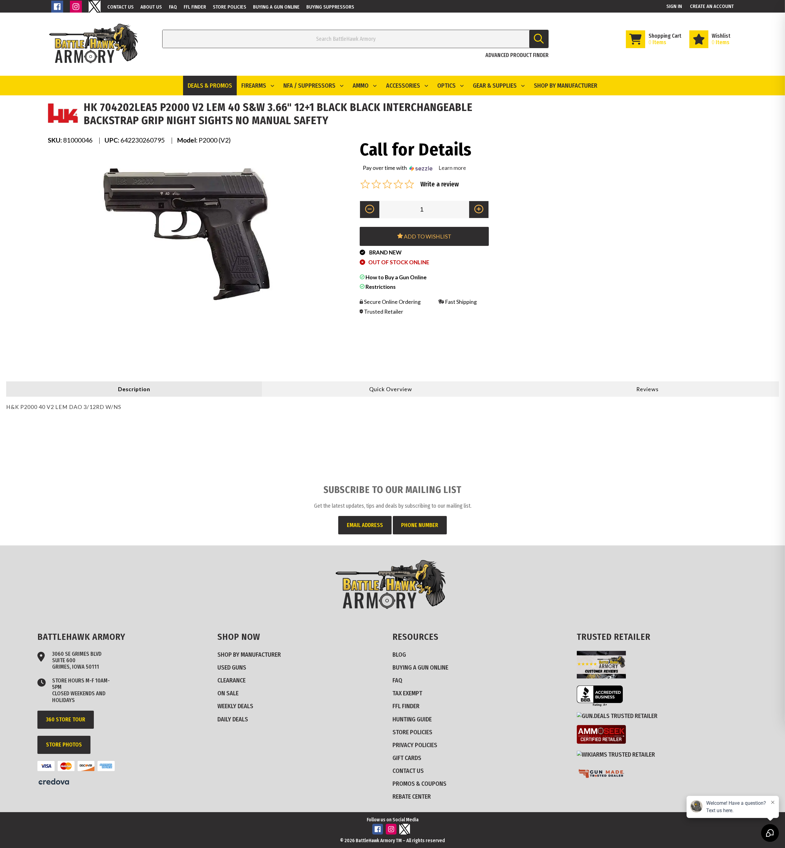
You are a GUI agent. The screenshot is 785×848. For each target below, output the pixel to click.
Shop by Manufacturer (565, 85)
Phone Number (419, 525)
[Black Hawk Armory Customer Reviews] (604, 676)
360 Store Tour (65, 719)
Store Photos (64, 744)
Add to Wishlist (427, 236)
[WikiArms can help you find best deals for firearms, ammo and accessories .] (618, 754)
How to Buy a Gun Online (396, 277)
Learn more (452, 167)
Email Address (365, 525)
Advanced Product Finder (517, 55)
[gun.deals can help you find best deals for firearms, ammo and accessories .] (619, 715)
